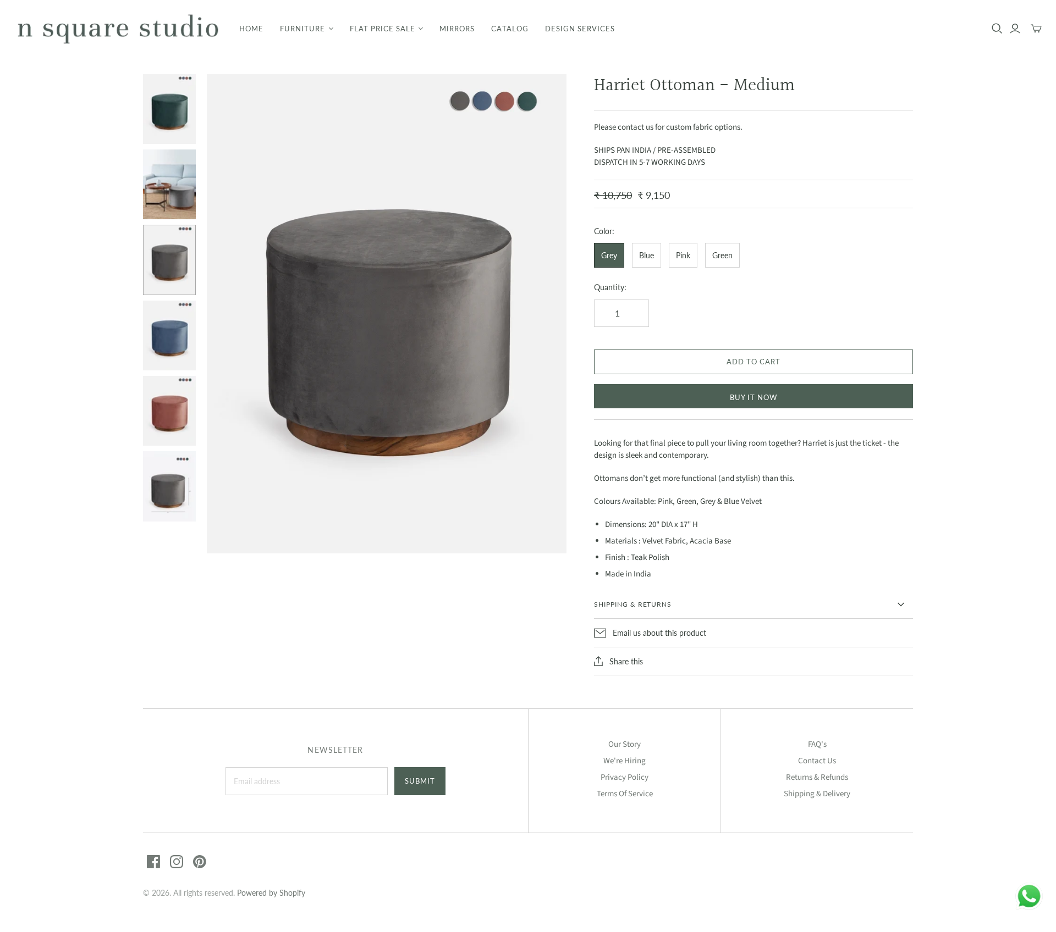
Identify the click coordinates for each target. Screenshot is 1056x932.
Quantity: (610, 287)
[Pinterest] (199, 861)
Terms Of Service (625, 794)
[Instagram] (176, 861)
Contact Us (817, 761)
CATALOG (509, 28)
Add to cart (753, 361)
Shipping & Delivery (817, 794)
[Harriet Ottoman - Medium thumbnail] (169, 109)
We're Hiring (624, 761)
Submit (420, 780)
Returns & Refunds (817, 777)
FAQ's (817, 744)
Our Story (624, 744)
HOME (251, 28)
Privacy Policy (624, 777)
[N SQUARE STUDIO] (118, 29)
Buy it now (753, 397)
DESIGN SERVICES (580, 28)
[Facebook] (153, 861)
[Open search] (997, 28)
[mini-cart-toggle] (1036, 29)
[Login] (1015, 29)
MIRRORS (457, 28)
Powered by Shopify (271, 892)
